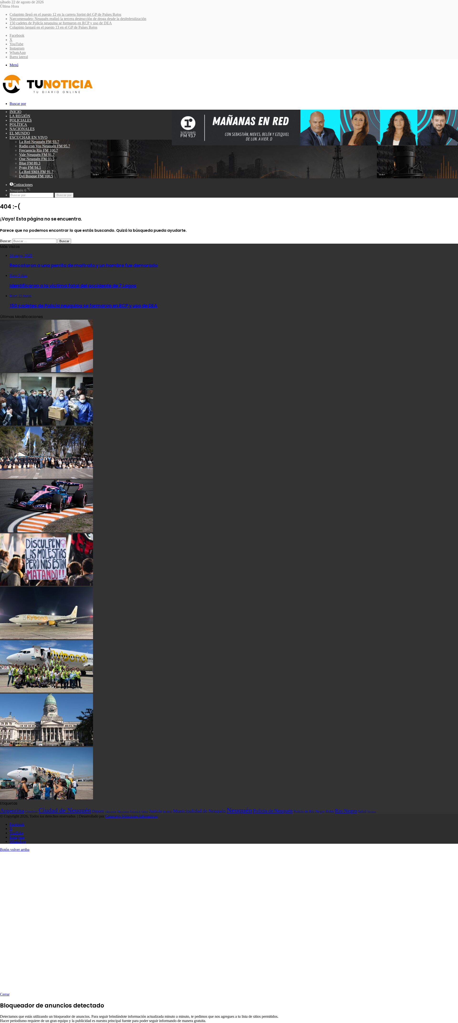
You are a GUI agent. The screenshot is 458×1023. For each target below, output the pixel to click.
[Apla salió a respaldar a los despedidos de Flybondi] (46, 691)
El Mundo (20, 133)
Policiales (21, 120)
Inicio (15, 112)
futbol (144, 811)
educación (110, 811)
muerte (167, 811)
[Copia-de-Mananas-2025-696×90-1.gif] (315, 144)
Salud (362, 811)
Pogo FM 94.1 (30, 167)
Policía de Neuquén (273, 811)
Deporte (98, 811)
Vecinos (371, 811)
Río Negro (346, 811)
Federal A (135, 811)
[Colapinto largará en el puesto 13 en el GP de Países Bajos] (46, 531)
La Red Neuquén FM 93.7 (39, 142)
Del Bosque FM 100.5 (36, 176)
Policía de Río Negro (309, 811)
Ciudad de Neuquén (65, 810)
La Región (20, 116)
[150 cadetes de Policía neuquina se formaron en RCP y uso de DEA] (46, 478)
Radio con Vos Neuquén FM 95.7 (44, 146)
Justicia (155, 811)
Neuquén (239, 810)
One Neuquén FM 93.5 (36, 159)
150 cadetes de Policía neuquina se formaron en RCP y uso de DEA (61, 23)
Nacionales (22, 129)
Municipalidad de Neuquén (199, 810)
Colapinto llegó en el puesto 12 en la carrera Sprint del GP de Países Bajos (65, 14)
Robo (330, 811)
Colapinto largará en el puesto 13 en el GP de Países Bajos (53, 27)
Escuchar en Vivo (28, 137)
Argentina (12, 810)
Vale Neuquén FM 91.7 (37, 155)
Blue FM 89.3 (29, 163)
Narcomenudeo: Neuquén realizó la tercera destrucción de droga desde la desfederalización (78, 19)
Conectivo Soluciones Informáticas (131, 816)
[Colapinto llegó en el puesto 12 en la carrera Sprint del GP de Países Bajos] (46, 371)
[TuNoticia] (47, 95)
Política (18, 125)
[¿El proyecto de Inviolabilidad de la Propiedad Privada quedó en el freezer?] (46, 745)
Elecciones (123, 811)
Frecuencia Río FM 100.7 (38, 150)
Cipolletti (31, 811)
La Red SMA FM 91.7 (36, 172)
